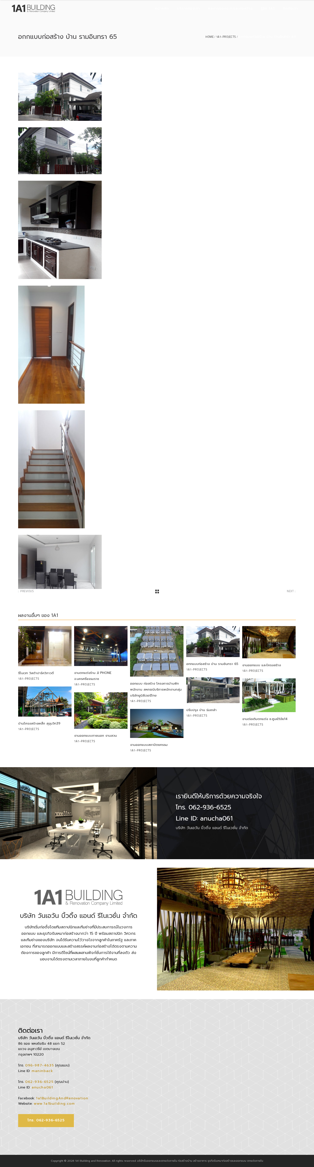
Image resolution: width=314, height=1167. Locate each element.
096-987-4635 (39, 1065)
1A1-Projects (226, 36)
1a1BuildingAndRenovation (62, 1098)
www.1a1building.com (54, 1103)
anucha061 (42, 1087)
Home (209, 36)
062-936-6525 (39, 1081)
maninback (42, 1071)
